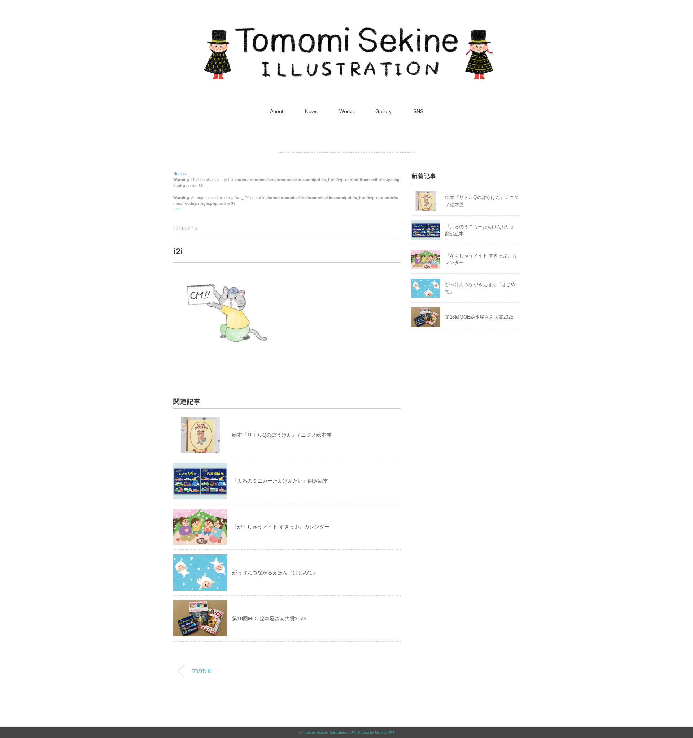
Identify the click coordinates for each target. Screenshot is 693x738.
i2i (177, 209)
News (311, 111)
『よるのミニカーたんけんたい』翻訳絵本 (280, 481)
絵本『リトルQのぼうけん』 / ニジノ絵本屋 (281, 435)
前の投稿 (202, 671)
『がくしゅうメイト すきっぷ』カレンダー (281, 527)
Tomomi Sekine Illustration (324, 732)
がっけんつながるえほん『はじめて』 (275, 572)
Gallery (383, 111)
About (276, 111)
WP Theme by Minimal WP (372, 732)
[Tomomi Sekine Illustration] (346, 30)
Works (346, 111)
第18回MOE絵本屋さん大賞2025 (269, 618)
